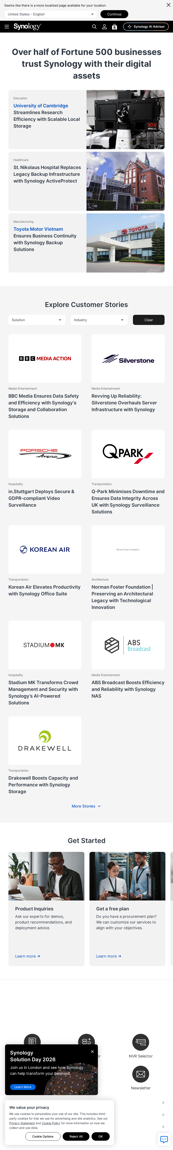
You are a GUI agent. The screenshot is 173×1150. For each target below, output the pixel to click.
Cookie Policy (51, 1123)
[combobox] (50, 14)
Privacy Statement (22, 1123)
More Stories (83, 806)
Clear (149, 320)
